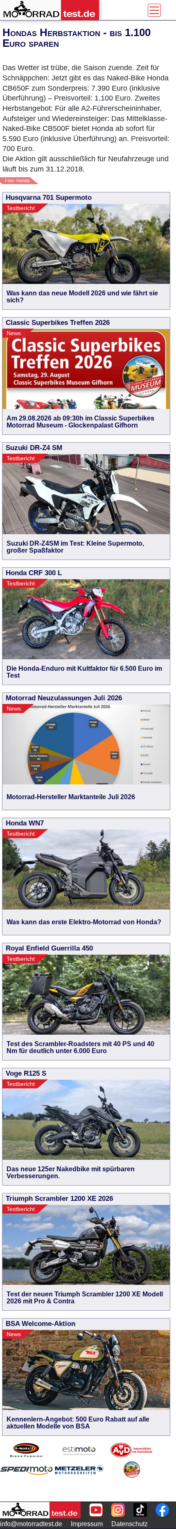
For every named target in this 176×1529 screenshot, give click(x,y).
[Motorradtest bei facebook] (162, 1510)
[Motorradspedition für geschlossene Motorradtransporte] (26, 1479)
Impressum (87, 1523)
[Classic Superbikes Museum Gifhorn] (131, 1479)
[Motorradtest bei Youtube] (96, 1510)
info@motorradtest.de (31, 1523)
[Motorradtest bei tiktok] (140, 1510)
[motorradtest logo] (40, 1510)
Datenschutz (129, 1523)
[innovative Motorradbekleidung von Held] (26, 1450)
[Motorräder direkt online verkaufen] (79, 1450)
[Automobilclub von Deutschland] (131, 1450)
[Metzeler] (79, 1479)
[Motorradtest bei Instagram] (118, 1510)
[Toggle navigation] (154, 10)
